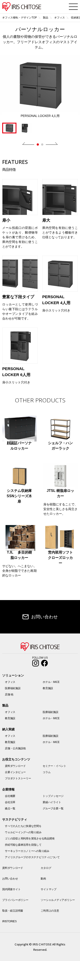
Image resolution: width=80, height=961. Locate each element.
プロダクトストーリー (18, 778)
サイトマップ (48, 889)
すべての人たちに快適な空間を (23, 826)
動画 (43, 878)
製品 (5, 705)
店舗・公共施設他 (15, 748)
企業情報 (8, 789)
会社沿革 (10, 802)
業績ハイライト (52, 802)
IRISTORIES (9, 921)
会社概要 (10, 796)
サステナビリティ (14, 819)
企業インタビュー (15, 772)
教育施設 (48, 688)
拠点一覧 (10, 808)
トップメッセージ (53, 796)
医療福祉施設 (13, 688)
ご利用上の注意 (50, 910)
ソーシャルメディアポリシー (58, 900)
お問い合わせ (44, 616)
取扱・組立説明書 (12, 910)
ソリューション (13, 675)
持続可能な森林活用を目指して (23, 844)
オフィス (10, 682)
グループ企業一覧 (53, 808)
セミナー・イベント (54, 766)
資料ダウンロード (15, 766)
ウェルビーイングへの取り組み (23, 832)
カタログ (46, 867)
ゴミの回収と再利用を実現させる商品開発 (29, 838)
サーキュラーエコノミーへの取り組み (27, 851)
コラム (46, 772)
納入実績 (8, 729)
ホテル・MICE (51, 682)
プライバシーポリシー (15, 900)
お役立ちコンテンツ (16, 759)
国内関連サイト (11, 889)
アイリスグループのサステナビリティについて (32, 857)
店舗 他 (9, 694)
